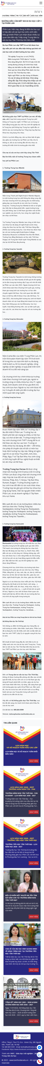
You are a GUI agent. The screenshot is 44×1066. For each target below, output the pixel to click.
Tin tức (19, 16)
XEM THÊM (34, 761)
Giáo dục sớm (37, 16)
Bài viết (26, 16)
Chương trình (8, 16)
